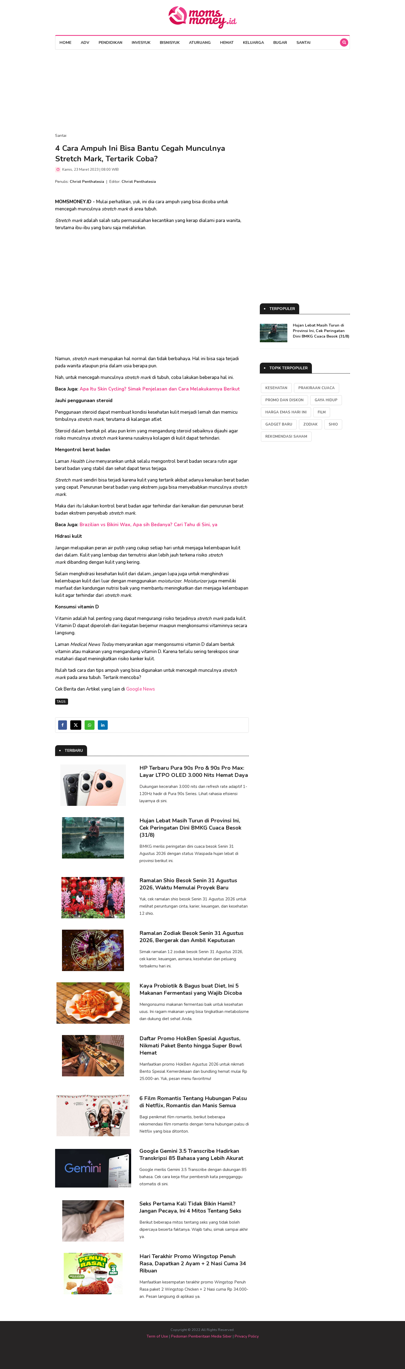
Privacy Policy (247, 1336)
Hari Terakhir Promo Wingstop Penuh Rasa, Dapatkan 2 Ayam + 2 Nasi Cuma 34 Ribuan (192, 1263)
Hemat (227, 42)
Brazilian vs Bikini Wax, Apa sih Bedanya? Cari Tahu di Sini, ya (148, 525)
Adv (85, 42)
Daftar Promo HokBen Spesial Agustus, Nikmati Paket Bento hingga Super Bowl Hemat (190, 1046)
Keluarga (253, 42)
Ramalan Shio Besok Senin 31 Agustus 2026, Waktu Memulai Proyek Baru (188, 884)
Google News (140, 689)
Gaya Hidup (326, 400)
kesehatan (276, 388)
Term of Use (157, 1336)
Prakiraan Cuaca (316, 388)
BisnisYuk (170, 42)
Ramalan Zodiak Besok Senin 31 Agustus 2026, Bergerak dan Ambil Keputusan (191, 936)
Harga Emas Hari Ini (286, 412)
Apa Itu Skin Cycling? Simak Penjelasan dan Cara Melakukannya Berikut (160, 389)
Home (65, 42)
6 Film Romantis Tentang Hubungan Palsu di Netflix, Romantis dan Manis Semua (193, 1102)
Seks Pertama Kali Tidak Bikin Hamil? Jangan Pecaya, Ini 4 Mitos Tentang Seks (190, 1207)
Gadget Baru (278, 424)
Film (322, 412)
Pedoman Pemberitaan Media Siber (201, 1336)
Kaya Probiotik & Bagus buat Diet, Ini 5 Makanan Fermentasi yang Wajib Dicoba (190, 989)
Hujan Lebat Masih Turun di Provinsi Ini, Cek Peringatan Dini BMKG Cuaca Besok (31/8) (190, 828)
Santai (303, 42)
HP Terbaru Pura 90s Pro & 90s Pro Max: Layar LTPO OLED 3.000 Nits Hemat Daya (193, 771)
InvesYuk (141, 42)
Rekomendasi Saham (286, 436)
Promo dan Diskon (284, 400)
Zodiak (310, 424)
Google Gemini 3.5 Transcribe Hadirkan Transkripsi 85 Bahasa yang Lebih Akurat (191, 1154)
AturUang (200, 42)
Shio (333, 424)
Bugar (280, 42)
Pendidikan (110, 42)
